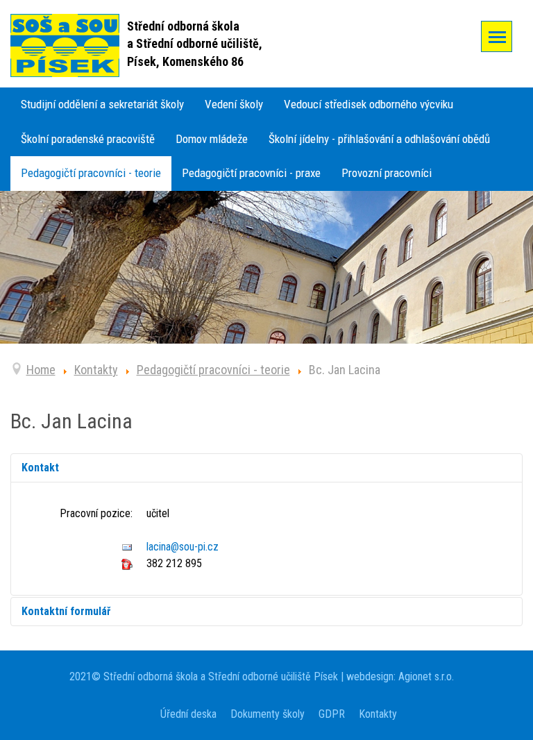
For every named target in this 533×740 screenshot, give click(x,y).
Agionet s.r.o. (425, 676)
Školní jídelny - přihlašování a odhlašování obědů (379, 139)
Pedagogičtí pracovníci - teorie (91, 173)
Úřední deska (188, 714)
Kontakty (378, 714)
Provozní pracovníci (386, 173)
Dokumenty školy (267, 714)
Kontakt (40, 467)
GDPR (332, 714)
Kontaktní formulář (66, 611)
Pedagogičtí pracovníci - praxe (251, 173)
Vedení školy (234, 104)
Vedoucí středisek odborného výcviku (368, 104)
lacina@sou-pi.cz (182, 546)
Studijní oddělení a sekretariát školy (102, 104)
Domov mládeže (212, 139)
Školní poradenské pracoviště (88, 139)
